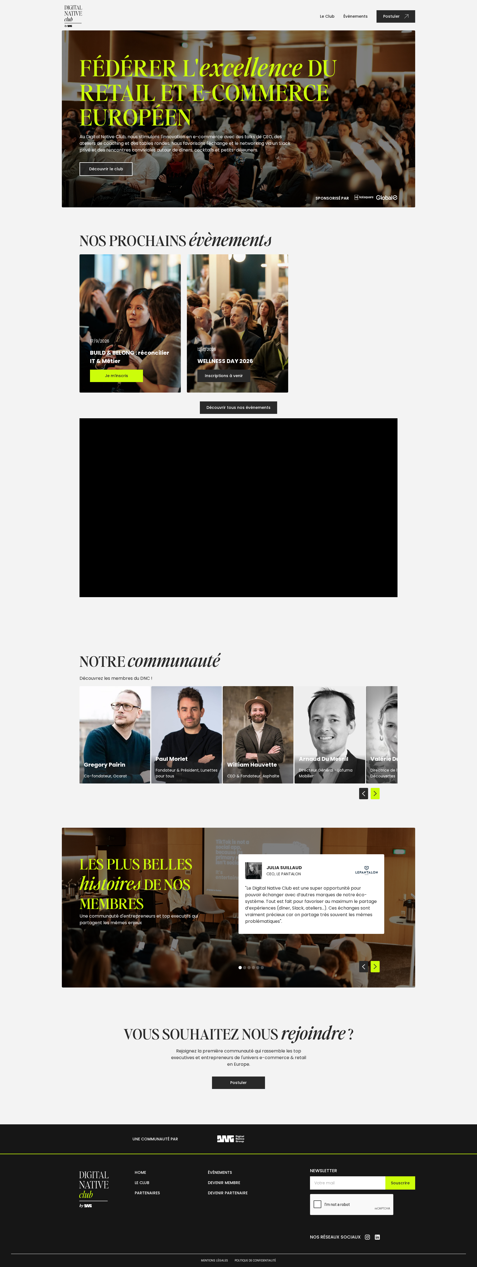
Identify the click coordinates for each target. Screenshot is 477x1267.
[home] (73, 16)
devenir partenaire (228, 1193)
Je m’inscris (116, 375)
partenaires (147, 1193)
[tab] (240, 967)
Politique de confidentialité (255, 1260)
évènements (220, 1172)
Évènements (355, 16)
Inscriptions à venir (224, 375)
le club (142, 1182)
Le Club (327, 16)
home (140, 1172)
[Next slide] (375, 794)
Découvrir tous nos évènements (238, 407)
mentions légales (214, 1260)
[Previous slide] (363, 794)
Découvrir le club (106, 169)
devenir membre (224, 1182)
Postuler (238, 1082)
